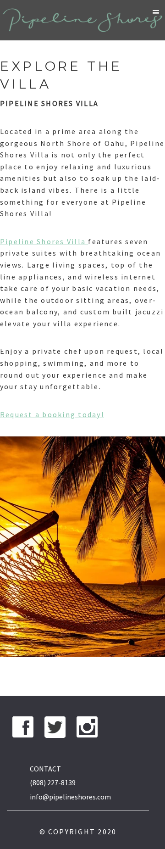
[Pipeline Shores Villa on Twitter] (55, 729)
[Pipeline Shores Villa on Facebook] (23, 729)
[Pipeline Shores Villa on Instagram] (87, 729)
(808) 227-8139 (53, 782)
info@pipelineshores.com (70, 796)
